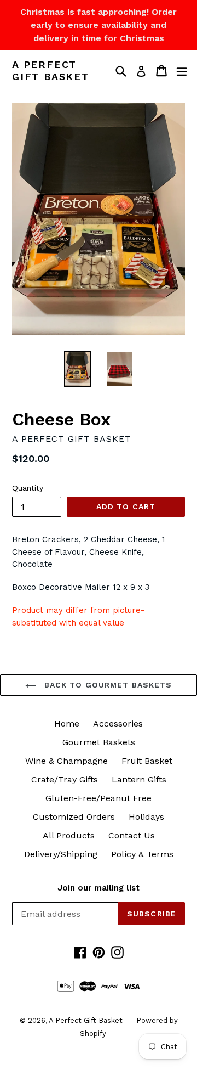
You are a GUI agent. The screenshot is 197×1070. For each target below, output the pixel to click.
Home (66, 723)
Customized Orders (74, 817)
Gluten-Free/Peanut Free (98, 798)
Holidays (146, 817)
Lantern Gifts (139, 779)
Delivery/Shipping (60, 854)
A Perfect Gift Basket (50, 70)
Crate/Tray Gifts (64, 779)
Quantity (27, 487)
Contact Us (131, 835)
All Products (69, 835)
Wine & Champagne (66, 761)
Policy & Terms (142, 854)
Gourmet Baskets (98, 742)
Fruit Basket (146, 761)
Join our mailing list (98, 888)
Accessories (118, 723)
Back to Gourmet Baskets (107, 684)
